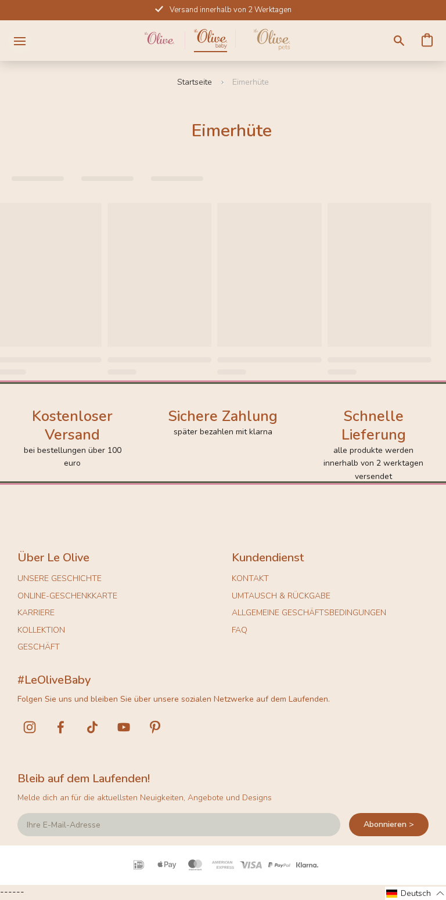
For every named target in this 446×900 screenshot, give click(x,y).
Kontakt (250, 578)
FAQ (239, 630)
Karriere (36, 612)
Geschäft (38, 646)
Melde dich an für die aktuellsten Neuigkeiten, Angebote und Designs (144, 797)
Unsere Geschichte (59, 578)
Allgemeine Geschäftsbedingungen (309, 612)
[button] (415, 893)
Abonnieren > (389, 824)
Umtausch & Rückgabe (281, 595)
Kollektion (41, 630)
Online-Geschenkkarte (67, 595)
